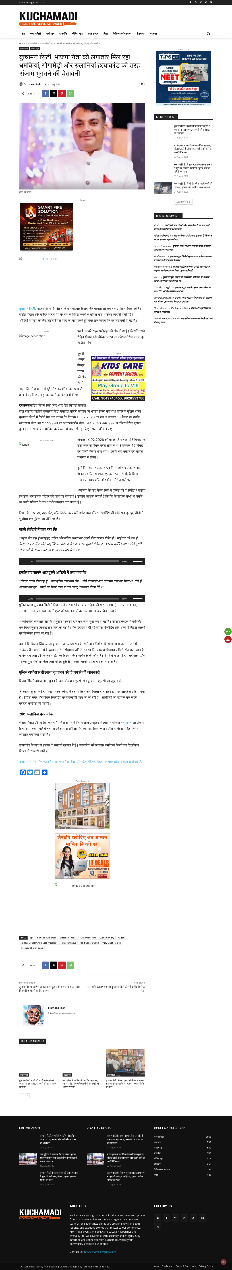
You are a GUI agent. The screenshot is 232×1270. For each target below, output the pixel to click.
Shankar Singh (162, 287)
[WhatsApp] (70, 93)
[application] (82, 561)
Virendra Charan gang (32, 947)
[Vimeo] (206, 3)
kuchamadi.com (88, 937)
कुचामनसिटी (33, 43)
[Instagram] (196, 3)
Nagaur (121, 937)
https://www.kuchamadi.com (62, 1013)
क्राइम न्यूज (35, 48)
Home (22, 43)
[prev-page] (21, 1095)
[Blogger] (157, 1217)
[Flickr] (175, 1217)
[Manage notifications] (223, 1262)
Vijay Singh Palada (111, 942)
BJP (31, 937)
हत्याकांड (126, 723)
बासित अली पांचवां (161, 235)
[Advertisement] (143, 18)
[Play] (24, 561)
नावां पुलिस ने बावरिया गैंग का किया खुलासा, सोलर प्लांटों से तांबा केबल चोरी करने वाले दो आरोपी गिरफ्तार (81, 1083)
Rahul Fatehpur (68, 942)
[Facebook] (190, 3)
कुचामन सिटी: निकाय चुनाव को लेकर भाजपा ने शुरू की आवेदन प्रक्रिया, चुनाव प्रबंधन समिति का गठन (125, 1083)
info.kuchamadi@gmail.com (100, 1251)
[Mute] (130, 561)
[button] (208, 33)
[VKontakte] (202, 1217)
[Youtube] (211, 3)
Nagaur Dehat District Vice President (39, 942)
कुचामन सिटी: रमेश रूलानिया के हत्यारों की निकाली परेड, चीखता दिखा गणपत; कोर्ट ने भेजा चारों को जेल (81, 762)
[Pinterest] (62, 93)
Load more (182, 201)
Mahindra (159, 256)
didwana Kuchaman (46, 937)
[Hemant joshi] (21, 84)
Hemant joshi (34, 84)
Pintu (157, 225)
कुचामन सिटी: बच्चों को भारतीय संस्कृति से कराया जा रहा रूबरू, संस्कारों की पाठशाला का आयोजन (38, 1083)
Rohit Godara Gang (89, 942)
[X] (201, 3)
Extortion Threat (68, 937)
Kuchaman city (107, 937)
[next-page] (27, 1095)
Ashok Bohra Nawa (165, 318)
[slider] (138, 561)
